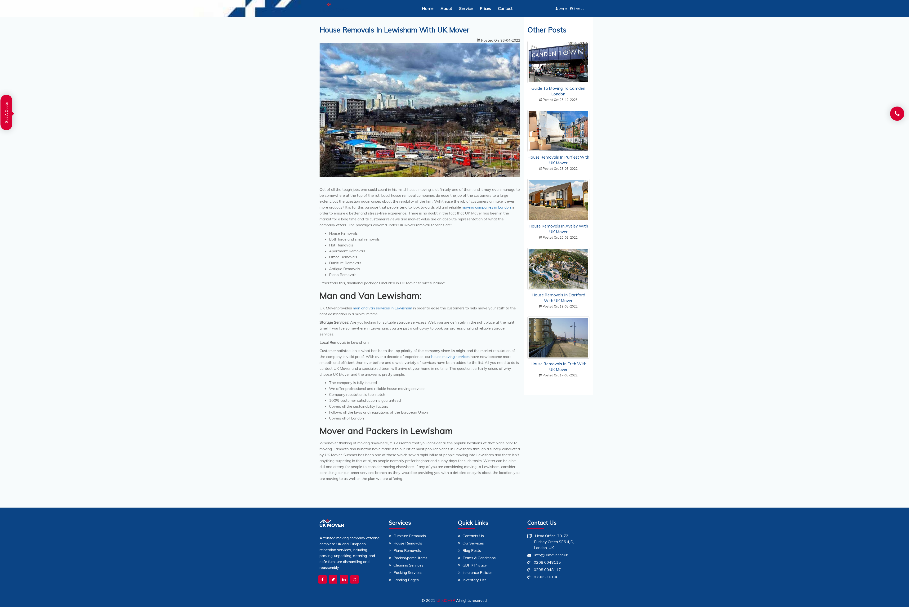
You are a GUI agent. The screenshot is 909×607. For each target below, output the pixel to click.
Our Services (473, 543)
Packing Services (407, 572)
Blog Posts (472, 550)
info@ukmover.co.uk (551, 555)
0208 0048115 (547, 562)
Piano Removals (407, 550)
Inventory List (474, 579)
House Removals (407, 543)
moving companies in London (486, 207)
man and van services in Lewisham (383, 308)
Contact (505, 8)
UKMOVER (445, 600)
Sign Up (578, 8)
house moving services (450, 356)
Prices (485, 8)
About (446, 8)
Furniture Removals (409, 535)
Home (427, 8)
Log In (562, 8)
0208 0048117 (547, 569)
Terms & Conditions (479, 557)
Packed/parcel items (410, 557)
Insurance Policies (478, 572)
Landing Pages (406, 579)
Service (466, 8)
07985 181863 (547, 577)
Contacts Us (473, 535)
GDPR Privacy (475, 565)
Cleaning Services (408, 565)
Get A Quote (6, 109)
